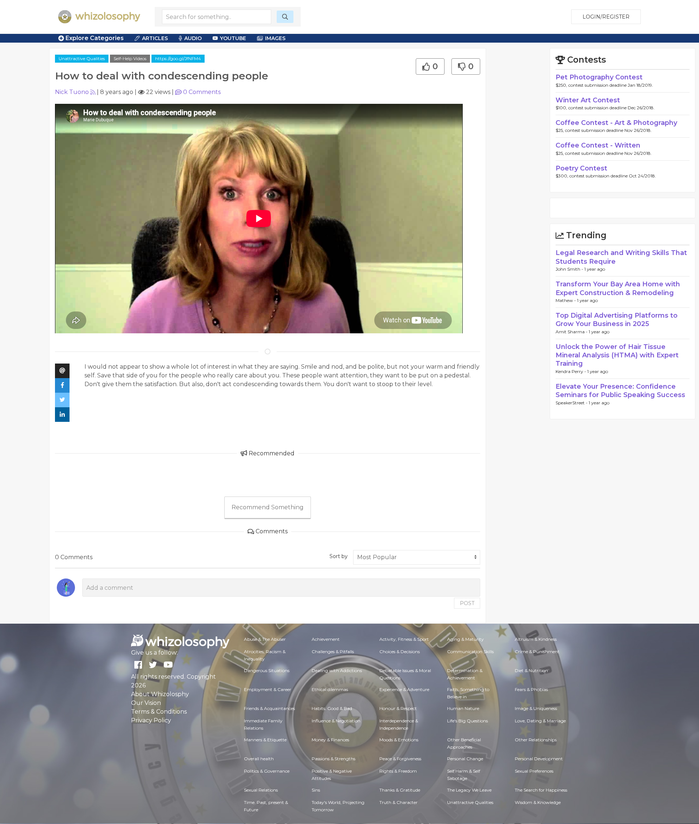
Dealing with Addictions (337, 670)
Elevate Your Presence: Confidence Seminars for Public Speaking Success (620, 390)
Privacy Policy (151, 720)
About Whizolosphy (160, 694)
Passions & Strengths (333, 758)
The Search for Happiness (541, 790)
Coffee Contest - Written (598, 145)
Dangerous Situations (266, 670)
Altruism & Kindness (536, 639)
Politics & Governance (266, 771)
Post (467, 603)
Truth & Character (398, 802)
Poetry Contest (581, 168)
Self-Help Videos (130, 58)
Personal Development (539, 758)
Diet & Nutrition (531, 670)
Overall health (259, 758)
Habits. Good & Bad (332, 708)
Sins (316, 790)
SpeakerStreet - (572, 402)
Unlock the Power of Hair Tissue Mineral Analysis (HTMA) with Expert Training (617, 355)
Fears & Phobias (531, 689)
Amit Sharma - (572, 331)
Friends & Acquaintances (269, 708)
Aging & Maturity (465, 639)
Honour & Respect (398, 708)
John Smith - (570, 269)
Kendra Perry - (571, 371)
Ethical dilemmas (330, 689)
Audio (193, 38)
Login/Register (605, 16)
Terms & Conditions (159, 711)
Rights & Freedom (398, 771)
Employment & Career (267, 689)
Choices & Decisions (399, 651)
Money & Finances (330, 739)
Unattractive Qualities (82, 58)
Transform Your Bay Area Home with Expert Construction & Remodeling (618, 288)
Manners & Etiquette (265, 739)
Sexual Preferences (534, 771)
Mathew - (566, 300)
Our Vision (146, 702)
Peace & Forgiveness (400, 758)
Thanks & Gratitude (399, 790)
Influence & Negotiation (336, 720)
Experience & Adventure (404, 689)
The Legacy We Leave (469, 790)
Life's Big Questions (467, 720)
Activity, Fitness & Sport (404, 639)
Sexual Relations (261, 790)
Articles (155, 38)
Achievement (326, 639)
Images (275, 38)
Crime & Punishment (537, 651)
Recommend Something (268, 507)
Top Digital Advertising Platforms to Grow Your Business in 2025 (617, 319)
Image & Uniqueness (536, 708)
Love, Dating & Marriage (540, 720)
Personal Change (465, 758)
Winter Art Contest (588, 100)
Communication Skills (470, 651)
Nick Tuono (72, 92)
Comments (202, 92)
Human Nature (463, 708)
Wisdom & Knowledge (538, 802)
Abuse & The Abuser (265, 639)
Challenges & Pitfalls (333, 651)
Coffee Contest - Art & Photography (616, 123)
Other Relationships (536, 739)
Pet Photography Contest (599, 77)
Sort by (338, 556)
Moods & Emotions (398, 739)
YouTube (233, 38)
